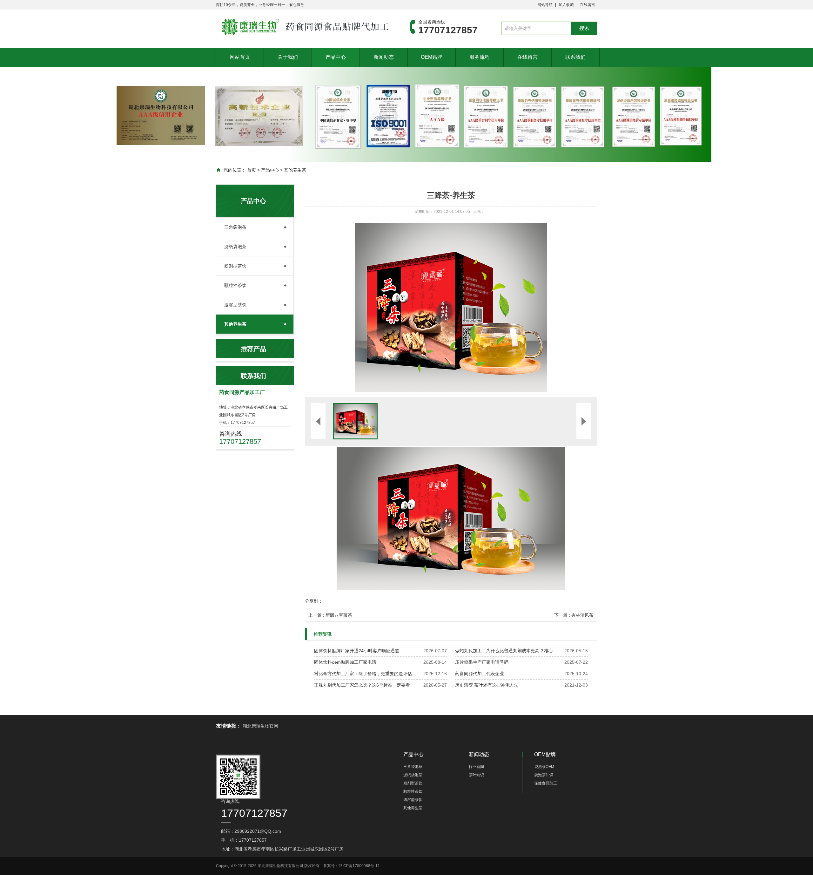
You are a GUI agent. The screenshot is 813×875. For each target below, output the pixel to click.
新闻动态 (383, 57)
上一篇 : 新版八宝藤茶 (330, 615)
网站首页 (240, 57)
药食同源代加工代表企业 (479, 673)
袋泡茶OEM (544, 766)
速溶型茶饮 (235, 304)
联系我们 (575, 57)
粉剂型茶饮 (235, 265)
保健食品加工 (545, 783)
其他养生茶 (295, 170)
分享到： (314, 601)
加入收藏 (566, 5)
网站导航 (545, 5)
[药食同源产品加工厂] (303, 26)
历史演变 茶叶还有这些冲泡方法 (487, 685)
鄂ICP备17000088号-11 (359, 866)
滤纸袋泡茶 (235, 246)
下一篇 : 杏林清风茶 (574, 615)
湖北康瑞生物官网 (260, 726)
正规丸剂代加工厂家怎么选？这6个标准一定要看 (362, 685)
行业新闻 (476, 766)
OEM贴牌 (431, 57)
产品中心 (336, 57)
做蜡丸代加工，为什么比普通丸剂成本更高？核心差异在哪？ (508, 650)
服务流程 (479, 57)
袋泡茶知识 (543, 775)
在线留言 (587, 5)
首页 (251, 170)
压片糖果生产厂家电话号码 (481, 662)
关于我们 (288, 57)
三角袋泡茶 (235, 227)
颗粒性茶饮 (235, 285)
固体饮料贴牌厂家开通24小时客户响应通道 (356, 650)
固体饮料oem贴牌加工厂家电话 (345, 662)
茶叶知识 (476, 775)
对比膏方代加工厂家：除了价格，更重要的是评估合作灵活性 (367, 673)
